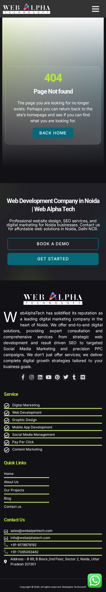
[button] (95, 9)
